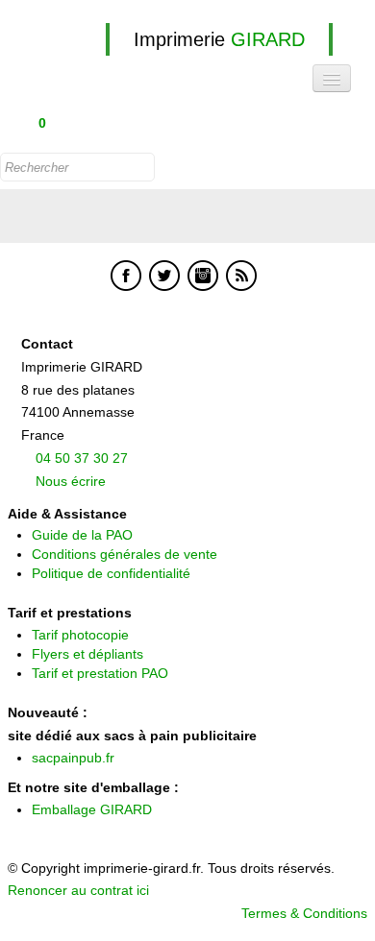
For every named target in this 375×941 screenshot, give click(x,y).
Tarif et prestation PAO (100, 673)
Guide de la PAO (82, 535)
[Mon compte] (83, 125)
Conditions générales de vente (124, 554)
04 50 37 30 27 (82, 458)
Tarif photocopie (80, 634)
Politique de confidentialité (111, 573)
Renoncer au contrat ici (78, 890)
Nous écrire (71, 481)
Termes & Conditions (304, 913)
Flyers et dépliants (87, 654)
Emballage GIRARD (92, 809)
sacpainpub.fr (73, 757)
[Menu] (331, 78)
